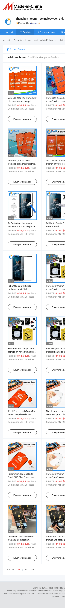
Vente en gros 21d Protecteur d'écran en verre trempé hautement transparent (22, 101)
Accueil (9, 32)
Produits (27, 32)
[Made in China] (23, 6)
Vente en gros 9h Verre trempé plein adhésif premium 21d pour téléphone (22, 164)
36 (26, 569)
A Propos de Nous (46, 32)
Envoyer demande (22, 119)
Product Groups (17, 49)
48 (32, 569)
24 (19, 569)
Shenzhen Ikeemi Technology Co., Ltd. (39, 18)
